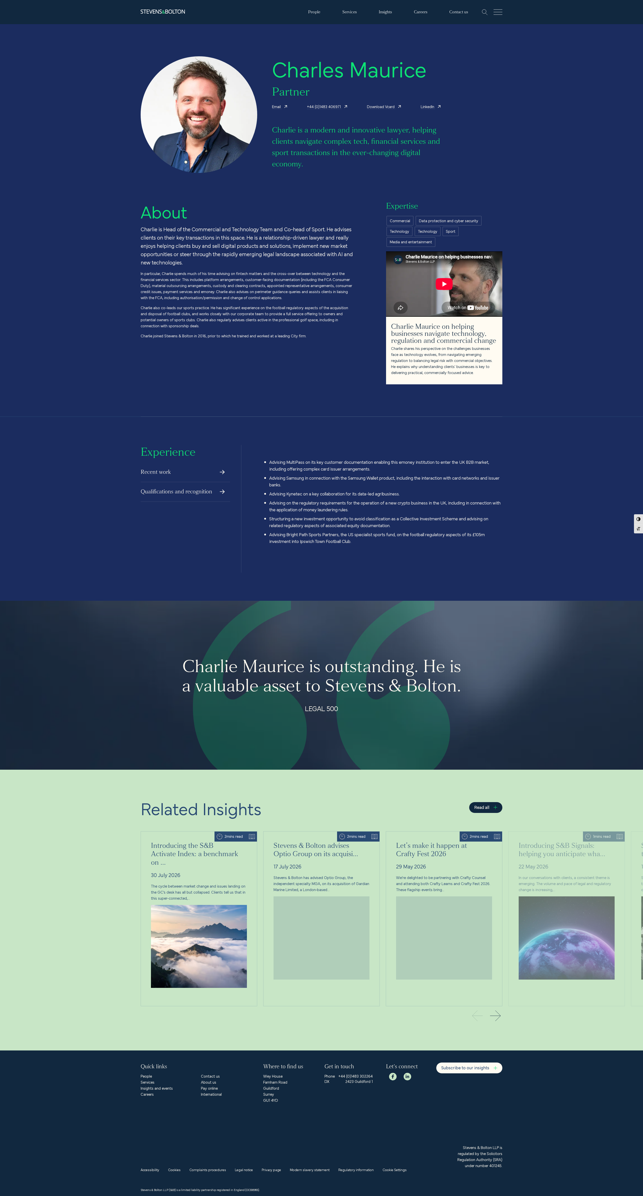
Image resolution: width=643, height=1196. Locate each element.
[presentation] (495, 1016)
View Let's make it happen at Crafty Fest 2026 (425, 834)
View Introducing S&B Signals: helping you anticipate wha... (557, 834)
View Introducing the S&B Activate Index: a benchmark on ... (190, 834)
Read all (481, 807)
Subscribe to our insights (465, 1067)
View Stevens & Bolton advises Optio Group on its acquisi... (312, 834)
